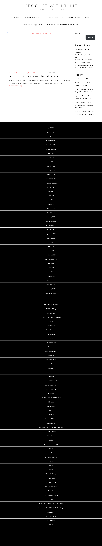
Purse (51, 461)
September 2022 (51, 183)
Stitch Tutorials (51, 482)
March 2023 (51, 166)
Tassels (51, 491)
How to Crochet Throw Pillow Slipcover (33, 76)
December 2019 (51, 293)
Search (77, 33)
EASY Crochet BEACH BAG (84, 68)
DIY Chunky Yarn (51, 385)
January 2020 (51, 289)
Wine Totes (51, 520)
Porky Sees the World (51, 457)
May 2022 (51, 200)
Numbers (51, 440)
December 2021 (51, 221)
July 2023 (51, 153)
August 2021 (51, 238)
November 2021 (51, 225)
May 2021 (51, 251)
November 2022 (51, 179)
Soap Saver (51, 478)
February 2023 (51, 170)
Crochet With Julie (51, 5)
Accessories (74, 17)
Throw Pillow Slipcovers (36, 73)
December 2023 (51, 141)
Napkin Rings (51, 431)
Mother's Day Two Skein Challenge (51, 427)
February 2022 (51, 212)
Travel (51, 499)
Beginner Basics (55, 17)
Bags (51, 338)
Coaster (51, 368)
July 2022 (51, 191)
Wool (51, 525)
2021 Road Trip (51, 309)
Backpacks (51, 334)
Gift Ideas (51, 402)
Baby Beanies (51, 326)
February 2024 (51, 136)
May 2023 (51, 162)
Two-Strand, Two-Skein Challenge (51, 504)
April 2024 (51, 128)
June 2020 (51, 268)
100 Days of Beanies (51, 304)
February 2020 (51, 285)
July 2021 (51, 242)
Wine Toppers (51, 516)
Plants (51, 448)
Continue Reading (15, 86)
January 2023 (51, 174)
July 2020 (51, 263)
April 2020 (51, 276)
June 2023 (51, 157)
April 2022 (51, 204)
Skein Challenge (51, 474)
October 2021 (51, 229)
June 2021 (51, 246)
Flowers (51, 393)
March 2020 (51, 280)
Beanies (15, 17)
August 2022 (51, 187)
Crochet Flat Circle (51, 381)
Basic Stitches (51, 343)
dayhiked (78, 83)
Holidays (51, 415)
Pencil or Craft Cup (51, 444)
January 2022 (51, 217)
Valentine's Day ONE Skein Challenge (51, 508)
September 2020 (51, 259)
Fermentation (51, 389)
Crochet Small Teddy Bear (84, 65)
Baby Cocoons (51, 330)
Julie (76, 89)
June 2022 (51, 196)
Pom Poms (51, 453)
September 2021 (51, 234)
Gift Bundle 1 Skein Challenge (51, 398)
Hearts (51, 410)
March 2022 (51, 208)
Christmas (51, 364)
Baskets (51, 347)
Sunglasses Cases (51, 487)
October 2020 (51, 255)
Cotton (51, 372)
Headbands (51, 406)
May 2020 (51, 272)
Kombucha (51, 423)
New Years (51, 436)
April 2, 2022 (51, 73)
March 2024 (51, 132)
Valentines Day (51, 512)
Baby (87, 17)
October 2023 (51, 149)
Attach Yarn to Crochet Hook (51, 317)
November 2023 (51, 145)
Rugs (51, 465)
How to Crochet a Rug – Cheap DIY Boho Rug (84, 105)
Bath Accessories (51, 351)
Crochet (12, 73)
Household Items (33, 17)
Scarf (51, 470)
